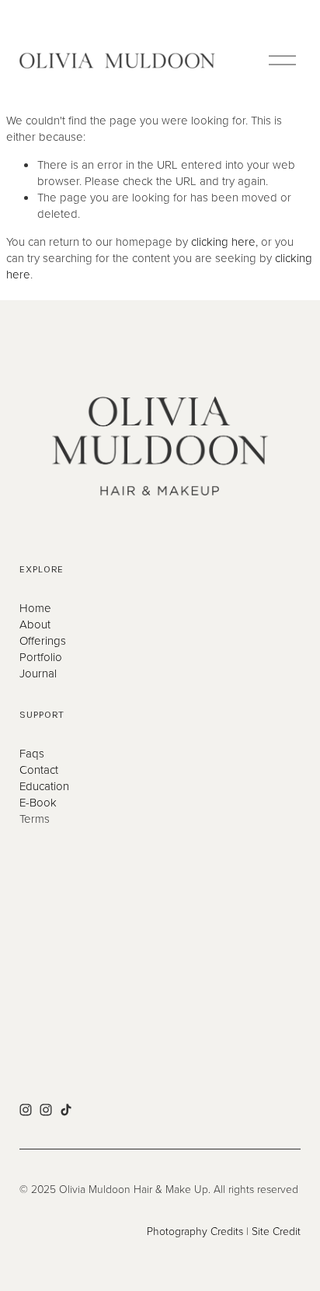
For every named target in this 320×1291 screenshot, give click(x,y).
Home (35, 608)
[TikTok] (66, 1110)
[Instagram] (25, 1110)
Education (44, 786)
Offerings (42, 640)
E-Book (38, 802)
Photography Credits (195, 1230)
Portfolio (40, 657)
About (34, 624)
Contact (38, 769)
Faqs (31, 753)
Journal (38, 673)
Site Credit (276, 1230)
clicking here (223, 241)
